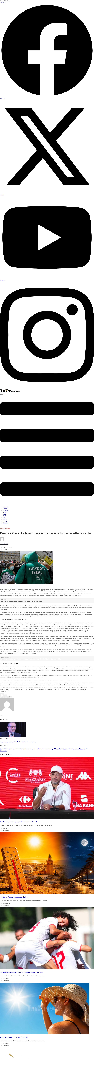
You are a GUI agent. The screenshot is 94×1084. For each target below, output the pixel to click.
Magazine (5, 523)
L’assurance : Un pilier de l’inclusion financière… (18, 742)
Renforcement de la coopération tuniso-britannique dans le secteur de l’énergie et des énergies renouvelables (31, 659)
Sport (4, 514)
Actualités (5, 507)
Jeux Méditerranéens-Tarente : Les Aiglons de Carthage (21, 972)
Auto (4, 517)
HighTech (5, 516)
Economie (5, 510)
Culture (5, 512)
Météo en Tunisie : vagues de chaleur (14, 897)
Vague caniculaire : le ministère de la (14, 1037)
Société (5, 508)
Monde (4, 519)
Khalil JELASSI (4, 544)
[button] (47, 448)
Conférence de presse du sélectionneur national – (19, 822)
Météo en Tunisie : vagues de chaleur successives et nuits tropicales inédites (21, 601)
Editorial (5, 521)
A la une (2, 528)
